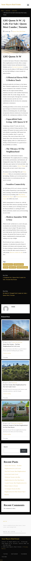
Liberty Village (21, 166)
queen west (12, 267)
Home (2, 10)
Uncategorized (20, 423)
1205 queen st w (8, 264)
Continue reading (7, 353)
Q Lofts (6, 267)
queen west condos (22, 267)
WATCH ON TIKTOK (12, 531)
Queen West (14, 10)
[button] (28, 4)
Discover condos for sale (16, 252)
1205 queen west (18, 264)
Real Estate (8, 10)
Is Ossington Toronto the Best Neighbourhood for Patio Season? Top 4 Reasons (15, 491)
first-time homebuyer (17, 67)
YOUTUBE (4, 556)
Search (5, 447)
